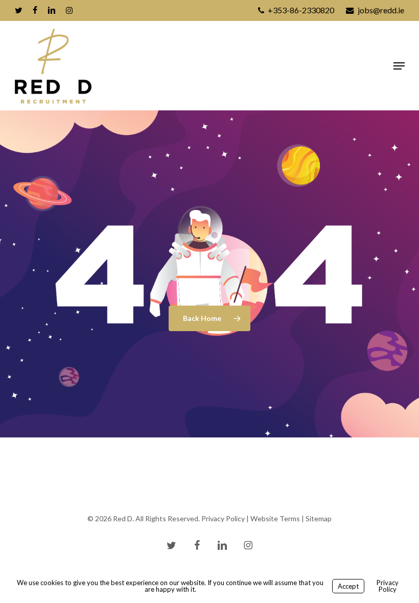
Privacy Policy (223, 518)
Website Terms (275, 518)
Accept (348, 586)
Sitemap (319, 518)
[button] (399, 66)
